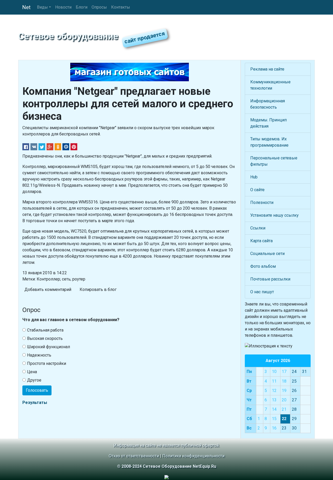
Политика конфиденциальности (193, 455)
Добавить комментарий (47, 289)
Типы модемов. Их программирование (269, 142)
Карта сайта (261, 240)
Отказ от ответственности (134, 455)
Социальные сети (267, 253)
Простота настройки (46, 363)
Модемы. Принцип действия (268, 123)
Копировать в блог (98, 289)
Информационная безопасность (267, 104)
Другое (34, 380)
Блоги (81, 7)
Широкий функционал (48, 346)
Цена (32, 371)
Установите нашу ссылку (274, 215)
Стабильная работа (45, 330)
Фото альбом (263, 266)
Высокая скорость (45, 338)
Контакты (120, 7)
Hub (254, 176)
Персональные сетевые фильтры (273, 161)
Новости (63, 7)
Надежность (39, 355)
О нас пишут (262, 291)
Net (26, 7)
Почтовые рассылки (270, 279)
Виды (42, 7)
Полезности (261, 202)
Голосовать (37, 390)
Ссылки (257, 228)
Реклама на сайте (267, 69)
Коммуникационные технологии (270, 85)
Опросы (99, 7)
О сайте (257, 189)
